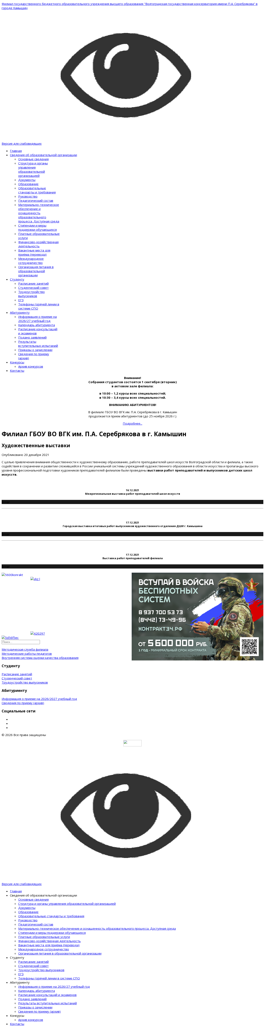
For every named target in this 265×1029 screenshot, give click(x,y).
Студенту (17, 279)
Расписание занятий (33, 283)
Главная (16, 151)
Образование (28, 184)
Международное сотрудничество (31, 260)
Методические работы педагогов (27, 653)
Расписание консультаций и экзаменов (47, 995)
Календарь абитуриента (36, 325)
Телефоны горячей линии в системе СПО (49, 978)
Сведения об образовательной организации (43, 155)
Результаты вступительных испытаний (38, 343)
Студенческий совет (33, 287)
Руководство (27, 196)
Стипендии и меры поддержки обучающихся (37, 227)
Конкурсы (17, 362)
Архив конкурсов (30, 366)
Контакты (17, 370)
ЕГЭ (21, 300)
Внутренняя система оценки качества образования (40, 658)
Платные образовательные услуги (44, 937)
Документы (26, 180)
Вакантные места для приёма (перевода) (34, 252)
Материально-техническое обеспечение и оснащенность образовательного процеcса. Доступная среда (38, 213)
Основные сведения (33, 159)
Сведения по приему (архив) (23, 703)
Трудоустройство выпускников (31, 294)
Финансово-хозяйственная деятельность (38, 244)
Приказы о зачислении (35, 350)
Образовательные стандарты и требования (37, 190)
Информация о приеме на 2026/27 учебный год (37, 319)
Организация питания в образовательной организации (36, 271)
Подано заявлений (32, 337)
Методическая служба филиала (25, 649)
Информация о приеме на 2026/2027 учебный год (39, 699)
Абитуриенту (20, 312)
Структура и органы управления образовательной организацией (33, 169)
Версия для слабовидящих (22, 143)
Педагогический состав (35, 200)
